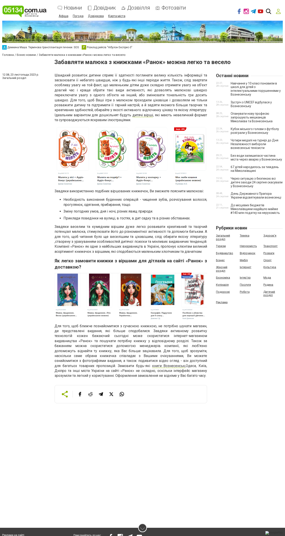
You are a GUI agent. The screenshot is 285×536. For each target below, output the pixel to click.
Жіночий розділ (221, 268)
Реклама (222, 302)
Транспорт (270, 246)
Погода (78, 16)
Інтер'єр (245, 277)
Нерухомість (248, 246)
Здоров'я (269, 235)
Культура (269, 267)
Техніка (244, 235)
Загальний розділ (223, 237)
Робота (245, 291)
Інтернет (245, 267)
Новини (73, 8)
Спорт (267, 260)
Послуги (245, 284)
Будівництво (224, 253)
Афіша (63, 16)
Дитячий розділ (269, 293)
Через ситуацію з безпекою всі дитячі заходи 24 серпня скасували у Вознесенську (257, 182)
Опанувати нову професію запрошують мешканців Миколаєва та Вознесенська (252, 117)
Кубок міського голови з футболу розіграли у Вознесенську (255, 131)
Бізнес (220, 260)
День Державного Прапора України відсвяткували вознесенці (256, 195)
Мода (267, 277)
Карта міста (116, 16)
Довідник (105, 8)
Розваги (268, 253)
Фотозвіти (174, 8)
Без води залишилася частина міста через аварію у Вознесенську (256, 157)
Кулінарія (222, 284)
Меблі (244, 260)
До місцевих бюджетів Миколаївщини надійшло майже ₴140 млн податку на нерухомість (255, 209)
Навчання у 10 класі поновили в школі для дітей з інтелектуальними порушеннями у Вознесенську (256, 89)
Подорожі (223, 291)
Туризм (221, 246)
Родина (268, 284)
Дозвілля (138, 8)
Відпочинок (247, 253)
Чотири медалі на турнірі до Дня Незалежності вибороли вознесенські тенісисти (254, 144)
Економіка (223, 277)
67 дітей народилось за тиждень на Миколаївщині (255, 169)
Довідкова (96, 16)
